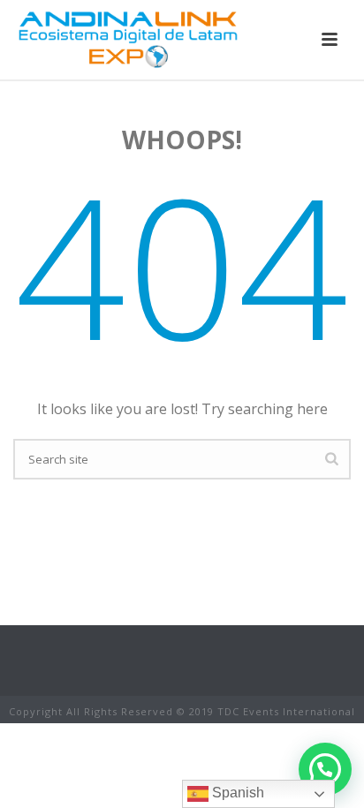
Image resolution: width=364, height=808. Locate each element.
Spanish (236, 792)
